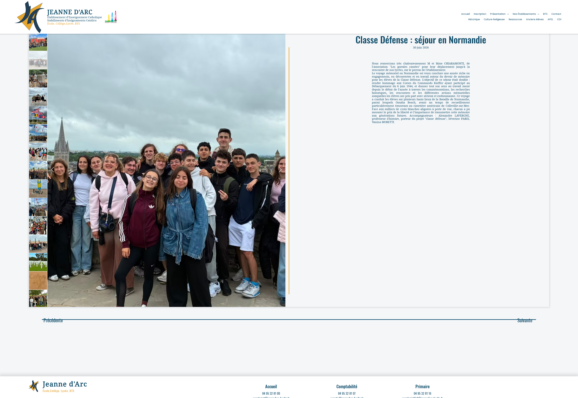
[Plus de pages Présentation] (508, 14)
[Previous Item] (52, 170)
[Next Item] (280, 170)
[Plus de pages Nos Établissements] (538, 14)
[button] (525, 320)
